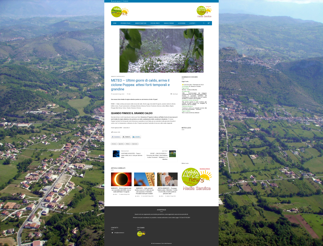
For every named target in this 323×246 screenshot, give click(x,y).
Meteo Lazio (185, 163)
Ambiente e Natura (116, 76)
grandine (121, 144)
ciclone (114, 144)
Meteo (123, 76)
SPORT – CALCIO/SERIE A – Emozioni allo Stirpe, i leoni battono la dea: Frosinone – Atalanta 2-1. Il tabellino (157, 155)
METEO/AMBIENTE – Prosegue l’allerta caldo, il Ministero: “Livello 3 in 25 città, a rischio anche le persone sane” (167, 190)
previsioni (135, 144)
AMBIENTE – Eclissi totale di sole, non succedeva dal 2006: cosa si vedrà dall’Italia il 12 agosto (121, 190)
